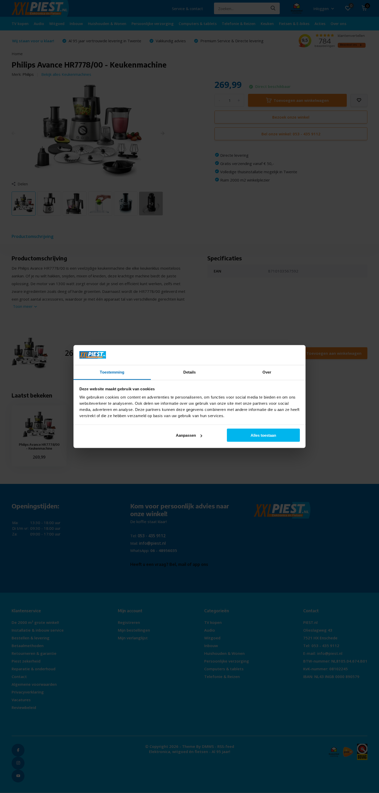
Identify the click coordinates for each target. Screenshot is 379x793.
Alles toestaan (263, 435)
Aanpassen (186, 435)
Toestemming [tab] (112, 372)
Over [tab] (266, 372)
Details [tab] (189, 372)
